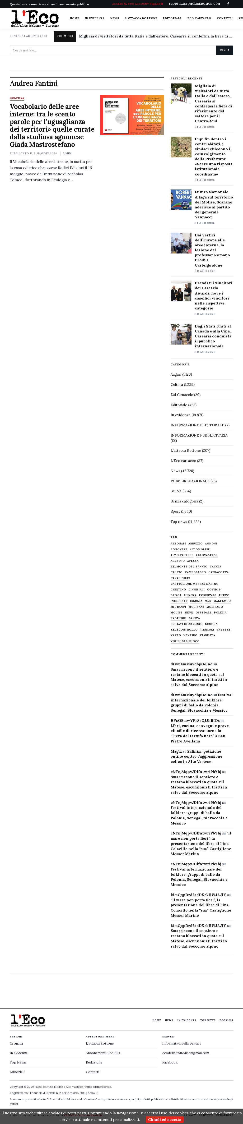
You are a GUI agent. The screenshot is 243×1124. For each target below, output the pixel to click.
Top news (179, 521)
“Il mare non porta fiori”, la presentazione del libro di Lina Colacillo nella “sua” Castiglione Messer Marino (201, 843)
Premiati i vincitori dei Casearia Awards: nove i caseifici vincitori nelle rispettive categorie (213, 295)
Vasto (176, 635)
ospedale (204, 612)
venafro (190, 635)
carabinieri (180, 578)
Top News (208, 1020)
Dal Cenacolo (182, 394)
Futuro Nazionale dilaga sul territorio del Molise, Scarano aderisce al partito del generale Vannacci (214, 204)
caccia (215, 566)
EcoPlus (226, 1020)
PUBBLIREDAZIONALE (190, 481)
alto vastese (182, 555)
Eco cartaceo (199, 18)
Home (74, 18)
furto (224, 595)
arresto (178, 560)
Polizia (220, 612)
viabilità (207, 635)
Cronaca (16, 1043)
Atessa (193, 560)
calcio (176, 572)
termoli (207, 629)
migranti (178, 606)
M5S (208, 601)
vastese (223, 629)
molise (177, 612)
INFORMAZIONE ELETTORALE (197, 425)
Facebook (170, 1062)
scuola (211, 624)
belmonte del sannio (189, 566)
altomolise (200, 549)
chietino (178, 589)
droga (176, 595)
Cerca (224, 50)
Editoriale (172, 18)
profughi (179, 618)
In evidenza (95, 18)
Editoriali (17, 1072)
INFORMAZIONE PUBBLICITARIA (199, 435)
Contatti (225, 18)
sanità (194, 618)
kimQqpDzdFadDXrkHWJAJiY (198, 895)
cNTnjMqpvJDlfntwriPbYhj (196, 771)
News (114, 18)
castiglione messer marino (195, 583)
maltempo (222, 601)
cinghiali (196, 589)
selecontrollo (184, 629)
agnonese (179, 549)
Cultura (17, 98)
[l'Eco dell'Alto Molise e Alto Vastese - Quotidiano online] (35, 18)
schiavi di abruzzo (187, 624)
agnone (211, 543)
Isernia (196, 601)
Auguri (176, 374)
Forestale (208, 595)
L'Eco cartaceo (183, 460)
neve (189, 612)
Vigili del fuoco (185, 641)
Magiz (176, 751)
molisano (214, 606)
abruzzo (195, 543)
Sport (175, 511)
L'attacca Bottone (141, 18)
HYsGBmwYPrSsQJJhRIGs (195, 720)
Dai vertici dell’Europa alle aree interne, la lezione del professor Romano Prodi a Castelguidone (212, 250)
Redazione (94, 1062)
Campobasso (195, 572)
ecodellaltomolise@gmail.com (185, 1053)
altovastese (207, 555)
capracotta (218, 572)
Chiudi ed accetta (164, 1119)
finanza (190, 595)
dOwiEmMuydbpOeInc (191, 664)
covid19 (214, 589)
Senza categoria (184, 501)
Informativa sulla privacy (181, 1043)
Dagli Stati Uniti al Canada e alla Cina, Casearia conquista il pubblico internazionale (213, 336)
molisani (196, 606)
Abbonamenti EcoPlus (103, 1053)
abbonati (178, 543)
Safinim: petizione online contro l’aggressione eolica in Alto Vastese (196, 756)
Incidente (179, 601)
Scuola (176, 491)
